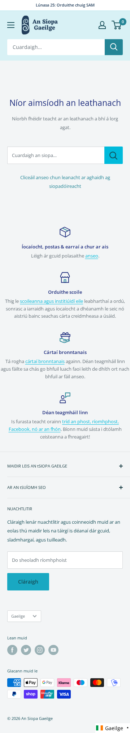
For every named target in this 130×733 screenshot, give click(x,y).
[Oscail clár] (10, 25)
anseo (91, 255)
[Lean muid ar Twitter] (26, 650)
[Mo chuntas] (102, 25)
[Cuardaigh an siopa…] (113, 155)
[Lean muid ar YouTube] (53, 650)
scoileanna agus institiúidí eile (51, 301)
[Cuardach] (114, 47)
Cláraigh (28, 581)
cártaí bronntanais (45, 361)
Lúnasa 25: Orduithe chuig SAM (65, 5)
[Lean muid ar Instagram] (40, 650)
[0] (116, 25)
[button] (112, 728)
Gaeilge (18, 616)
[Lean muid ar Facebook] (12, 650)
